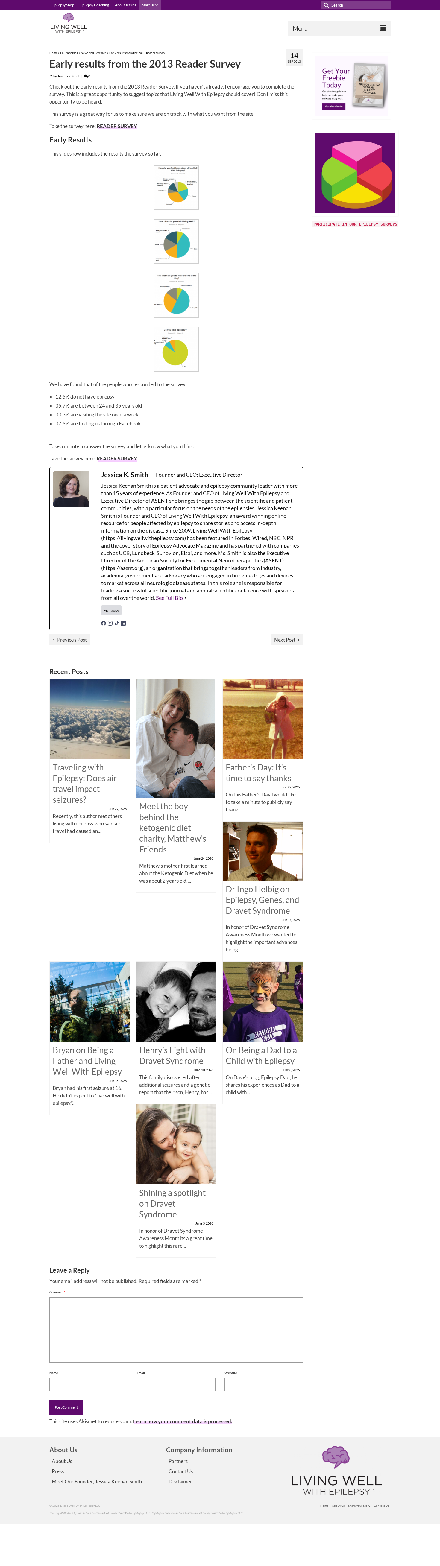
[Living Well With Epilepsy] (103, 23)
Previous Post (72, 640)
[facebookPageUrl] (103, 622)
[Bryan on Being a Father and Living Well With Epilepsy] (90, 1001)
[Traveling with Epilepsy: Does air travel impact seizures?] (90, 718)
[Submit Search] (325, 5)
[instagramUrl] (110, 622)
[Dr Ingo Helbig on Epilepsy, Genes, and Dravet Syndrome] (263, 850)
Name (53, 1373)
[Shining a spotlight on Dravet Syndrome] (176, 1144)
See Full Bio (169, 598)
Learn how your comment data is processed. (182, 1421)
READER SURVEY (117, 126)
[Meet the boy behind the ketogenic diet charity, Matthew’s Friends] (175, 738)
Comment (57, 1292)
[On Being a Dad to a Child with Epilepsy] (263, 1001)
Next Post (284, 640)
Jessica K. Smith (68, 76)
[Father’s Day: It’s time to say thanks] (263, 718)
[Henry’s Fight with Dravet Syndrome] (176, 1001)
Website (230, 1373)
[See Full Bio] (185, 598)
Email (141, 1373)
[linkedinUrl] (123, 622)
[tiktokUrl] (116, 622)
